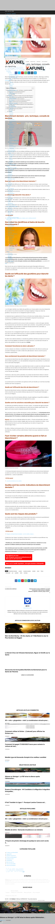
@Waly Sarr (2, 920)
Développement (12, 106)
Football (9, 177)
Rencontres (11, 246)
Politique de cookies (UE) (11, 895)
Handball (10, 175)
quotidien (16, 572)
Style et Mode (11, 235)
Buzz (9, 187)
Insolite (9, 196)
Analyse (9, 221)
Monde (10, 138)
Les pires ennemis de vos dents (14, 481)
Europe (10, 135)
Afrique (10, 130)
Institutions (11, 148)
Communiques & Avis (12, 90)
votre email (7, 55)
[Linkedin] (29, 580)
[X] (19, 580)
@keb (27, 606)
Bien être (11, 240)
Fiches (42, 571)
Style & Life (11, 248)
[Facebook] (16, 580)
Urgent (10, 79)
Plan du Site (10, 27)
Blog (7, 16)
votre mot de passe (24, 42)
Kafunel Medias (11, 22)
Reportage (10, 227)
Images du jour (11, 230)
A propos (10, 21)
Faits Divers (10, 195)
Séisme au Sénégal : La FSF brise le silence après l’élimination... (22, 917)
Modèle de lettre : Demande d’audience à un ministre (24, 830)
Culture (9, 80)
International (10, 129)
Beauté (10, 101)
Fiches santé (8, 572)
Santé (21, 572)
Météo (10, 122)
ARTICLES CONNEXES (22, 620)
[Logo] (15, 70)
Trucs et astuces (11, 204)
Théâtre (11, 87)
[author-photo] (27, 604)
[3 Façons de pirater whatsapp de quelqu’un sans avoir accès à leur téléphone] (27, 835)
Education (10, 117)
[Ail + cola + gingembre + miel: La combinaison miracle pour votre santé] (27, 715)
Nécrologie (10, 198)
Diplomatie (11, 127)
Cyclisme (10, 172)
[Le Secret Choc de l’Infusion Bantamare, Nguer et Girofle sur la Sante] (27, 645)
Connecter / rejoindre (11, 13)
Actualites (8, 71)
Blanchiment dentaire (13, 571)
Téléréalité (10, 258)
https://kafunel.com (27, 608)
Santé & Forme (11, 151)
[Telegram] (35, 580)
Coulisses (11, 243)
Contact (8, 30)
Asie (10, 133)
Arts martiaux (11, 169)
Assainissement (12, 121)
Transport (10, 163)
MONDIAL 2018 (11, 179)
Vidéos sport (10, 261)
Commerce (11, 104)
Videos (7, 251)
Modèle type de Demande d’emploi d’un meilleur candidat (25, 757)
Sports (7, 166)
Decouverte (9, 219)
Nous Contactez (36, 892)
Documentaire (11, 225)
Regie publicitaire (11, 29)
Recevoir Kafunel (10, 32)
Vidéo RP (10, 259)
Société (9, 153)
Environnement (11, 119)
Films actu (10, 253)
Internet (9, 212)
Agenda (11, 92)
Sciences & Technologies (11, 206)
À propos (8, 892)
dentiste (33, 571)
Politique (10, 142)
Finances (11, 113)
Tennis (9, 182)
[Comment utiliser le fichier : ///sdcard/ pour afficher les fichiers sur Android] (27, 726)
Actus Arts (11, 84)
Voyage (11, 250)
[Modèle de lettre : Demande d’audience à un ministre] (27, 824)
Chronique (10, 224)
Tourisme (11, 161)
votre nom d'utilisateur (10, 41)
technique (26, 572)
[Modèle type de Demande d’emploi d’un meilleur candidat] (27, 752)
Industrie (11, 114)
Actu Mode (11, 237)
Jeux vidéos (10, 214)
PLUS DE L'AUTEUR (34, 620)
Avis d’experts (11, 222)
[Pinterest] (22, 580)
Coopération (12, 125)
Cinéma (11, 85)
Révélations (10, 203)
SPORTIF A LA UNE (12, 167)
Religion (11, 159)
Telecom (10, 216)
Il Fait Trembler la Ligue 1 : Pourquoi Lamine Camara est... (25, 802)
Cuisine (10, 241)
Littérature (11, 88)
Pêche (10, 116)
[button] (7, 67)
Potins (9, 201)
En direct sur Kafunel (13, 75)
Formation (11, 154)
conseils (20, 571)
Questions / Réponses (12, 233)
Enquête (9, 229)
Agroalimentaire (12, 98)
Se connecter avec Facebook (12, 46)
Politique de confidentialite (15, 25)
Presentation (9, 17)
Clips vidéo (10, 254)
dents (38, 571)
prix (12, 572)
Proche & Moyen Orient (14, 140)
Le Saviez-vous (12, 245)
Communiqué (12, 93)
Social (10, 158)
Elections (11, 145)
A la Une (9, 72)
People (9, 200)
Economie (10, 95)
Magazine (10, 232)
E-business (10, 209)
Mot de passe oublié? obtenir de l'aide (13, 47)
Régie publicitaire (27, 892)
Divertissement (11, 193)
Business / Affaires (13, 103)
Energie (11, 111)
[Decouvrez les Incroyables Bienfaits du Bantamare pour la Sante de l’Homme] (27, 662)
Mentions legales (11, 24)
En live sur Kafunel (13, 77)
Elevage (11, 109)
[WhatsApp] (25, 580)
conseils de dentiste (27, 571)
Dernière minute (12, 74)
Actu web (10, 208)
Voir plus (7, 761)
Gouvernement (12, 146)
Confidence (10, 192)
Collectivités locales (13, 143)
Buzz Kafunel (11, 188)
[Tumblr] (32, 580)
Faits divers (8, 185)
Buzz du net (10, 190)
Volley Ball (10, 183)
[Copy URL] (38, 580)
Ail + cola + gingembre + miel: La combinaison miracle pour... (27, 720)
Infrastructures (12, 164)
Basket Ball (10, 171)
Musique (10, 256)
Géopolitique (10, 124)
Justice (10, 156)
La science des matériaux (11, 588)
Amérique (11, 132)
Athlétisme (10, 174)
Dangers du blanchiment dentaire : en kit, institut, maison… (20, 534)
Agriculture (11, 96)
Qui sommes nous (12, 19)
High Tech (10, 211)
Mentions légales (14, 890)
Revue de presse (11, 150)
